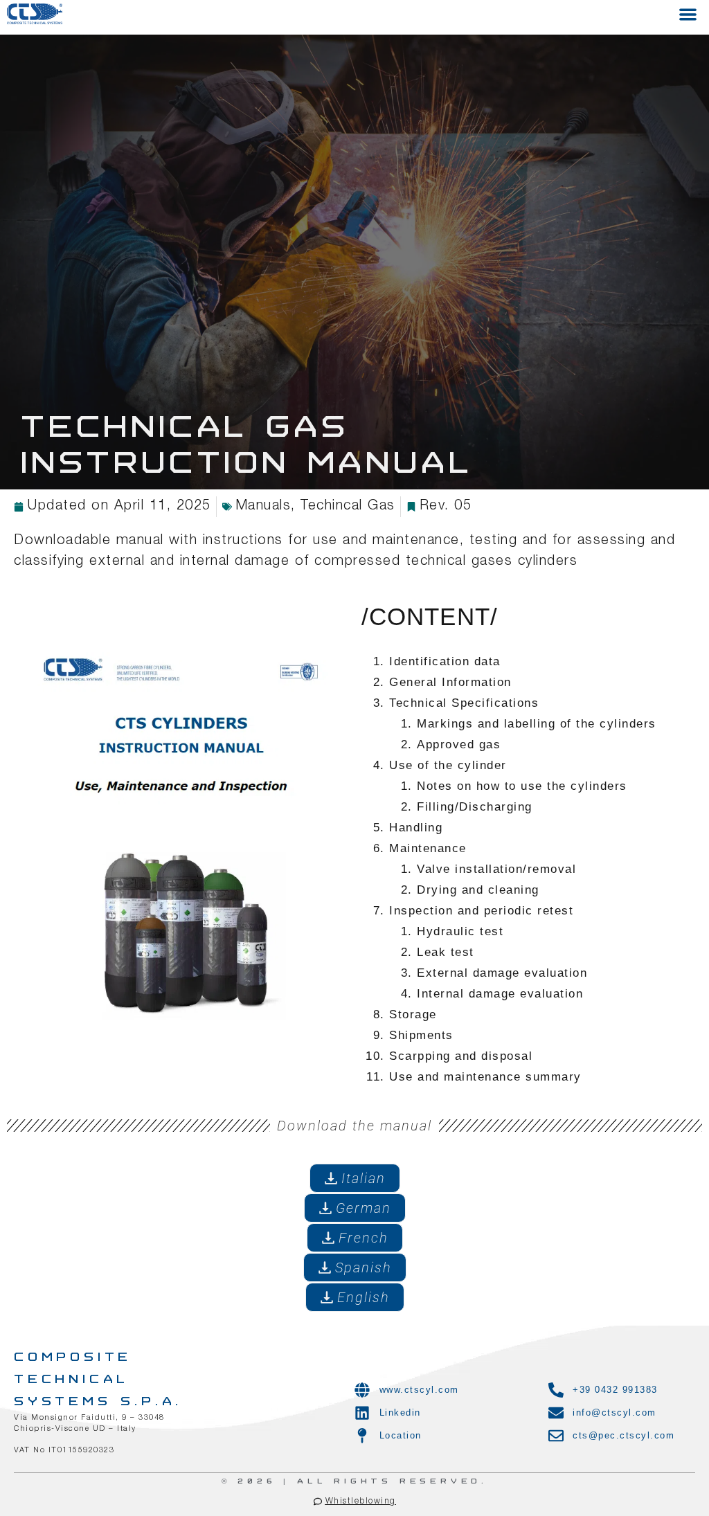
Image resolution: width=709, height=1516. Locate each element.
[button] (688, 14)
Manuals (263, 507)
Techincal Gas (347, 507)
